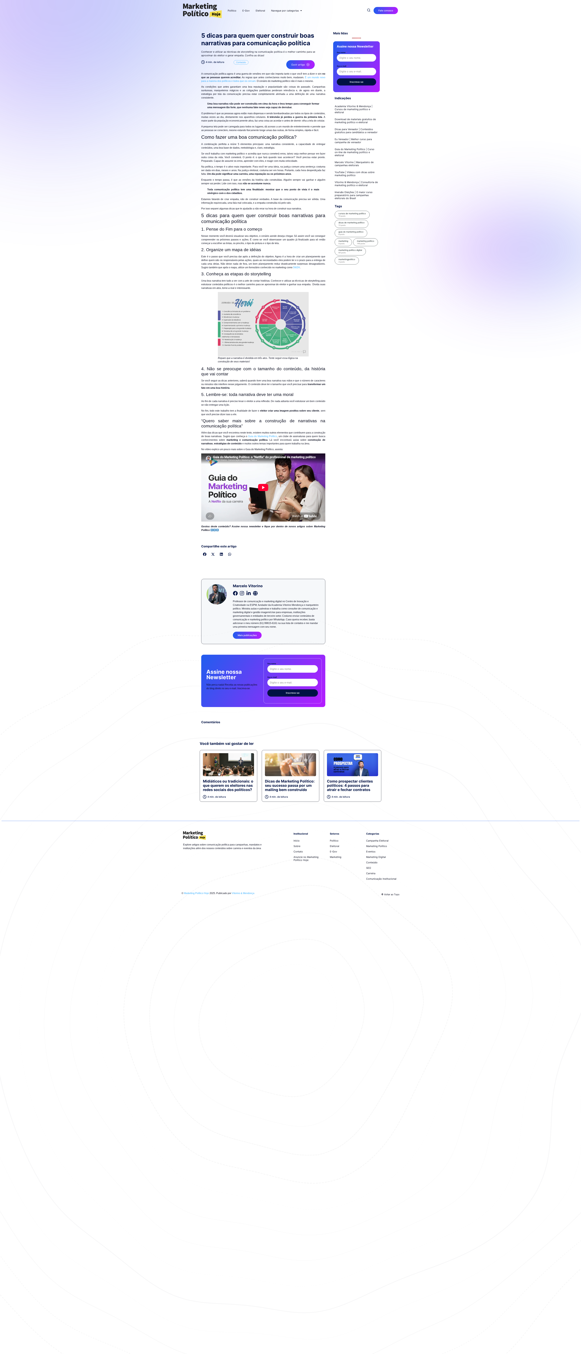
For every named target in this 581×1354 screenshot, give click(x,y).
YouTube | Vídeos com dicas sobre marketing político (354, 174)
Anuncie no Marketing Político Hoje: (306, 858)
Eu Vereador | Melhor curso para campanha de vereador (353, 141)
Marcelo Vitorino (248, 586)
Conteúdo (241, 62)
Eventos (370, 851)
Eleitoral (260, 10)
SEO (368, 867)
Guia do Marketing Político (262, 436)
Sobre (297, 846)
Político (232, 10)
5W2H (296, 267)
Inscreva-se (292, 692)
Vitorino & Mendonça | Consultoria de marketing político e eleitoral (356, 184)
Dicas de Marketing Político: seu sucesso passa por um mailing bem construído (290, 785)
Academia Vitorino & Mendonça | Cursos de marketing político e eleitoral (353, 109)
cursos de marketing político (352, 214)
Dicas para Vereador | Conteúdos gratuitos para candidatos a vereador (356, 131)
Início (297, 840)
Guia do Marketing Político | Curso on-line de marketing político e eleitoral (354, 152)
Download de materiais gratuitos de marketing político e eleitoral (355, 121)
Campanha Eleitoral (377, 840)
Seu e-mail (272, 677)
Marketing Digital (376, 856)
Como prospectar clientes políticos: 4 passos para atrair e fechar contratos (350, 785)
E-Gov (246, 10)
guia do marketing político (350, 233)
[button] (204, 554)
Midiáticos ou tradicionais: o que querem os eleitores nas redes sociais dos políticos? (228, 785)
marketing (343, 242)
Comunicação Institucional (381, 878)
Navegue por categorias (285, 10)
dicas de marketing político (351, 223)
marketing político (365, 242)
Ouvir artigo (298, 64)
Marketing (335, 856)
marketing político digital (350, 251)
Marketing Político (376, 846)
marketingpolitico (346, 260)
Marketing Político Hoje (196, 893)
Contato (298, 851)
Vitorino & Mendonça (243, 893)
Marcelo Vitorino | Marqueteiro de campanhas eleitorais (354, 164)
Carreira (370, 873)
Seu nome (272, 663)
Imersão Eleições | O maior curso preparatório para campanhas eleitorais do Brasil (354, 195)
